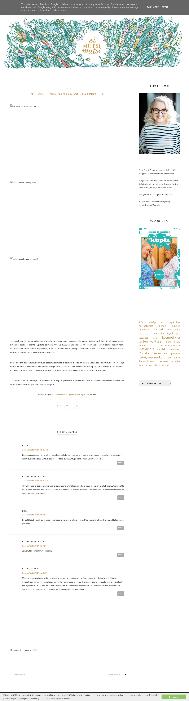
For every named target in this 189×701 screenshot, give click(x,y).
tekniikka (164, 361)
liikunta (176, 341)
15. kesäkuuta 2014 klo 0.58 (34, 545)
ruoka (68, 88)
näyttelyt (144, 353)
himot (162, 325)
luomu (142, 345)
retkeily (143, 357)
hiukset (176, 325)
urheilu (176, 361)
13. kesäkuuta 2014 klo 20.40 (35, 480)
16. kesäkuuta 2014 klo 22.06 (35, 573)
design (153, 322)
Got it (165, 7)
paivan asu (160, 353)
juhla (177, 329)
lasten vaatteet (151, 341)
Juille (26, 445)
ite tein (159, 329)
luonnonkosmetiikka (170, 345)
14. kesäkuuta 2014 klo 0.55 (34, 514)
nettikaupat (174, 349)
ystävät (164, 365)
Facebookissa (58, 394)
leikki (168, 341)
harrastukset (146, 325)
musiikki (161, 349)
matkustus (146, 349)
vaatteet (144, 365)
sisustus (168, 357)
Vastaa (120, 463)
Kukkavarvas (31, 568)
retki (150, 357)
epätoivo (175, 322)
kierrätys (166, 333)
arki (141, 322)
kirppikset (143, 338)
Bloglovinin (84, 394)
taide (177, 357)
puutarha (175, 353)
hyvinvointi (145, 329)
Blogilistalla (71, 394)
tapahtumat (147, 361)
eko (163, 322)
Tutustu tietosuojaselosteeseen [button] (57, 698)
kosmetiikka (171, 337)
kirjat (176, 333)
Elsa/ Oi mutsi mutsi (36, 476)
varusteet (154, 365)
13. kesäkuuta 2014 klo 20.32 (35, 449)
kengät (157, 333)
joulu (169, 329)
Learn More (152, 7)
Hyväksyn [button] (173, 697)
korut (155, 338)
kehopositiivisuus (145, 334)
